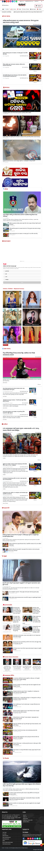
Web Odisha (40, 850)
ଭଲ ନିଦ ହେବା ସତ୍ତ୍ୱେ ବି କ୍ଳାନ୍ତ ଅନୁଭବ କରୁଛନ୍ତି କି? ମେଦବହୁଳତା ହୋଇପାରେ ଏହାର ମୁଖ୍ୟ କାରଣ (21, 584)
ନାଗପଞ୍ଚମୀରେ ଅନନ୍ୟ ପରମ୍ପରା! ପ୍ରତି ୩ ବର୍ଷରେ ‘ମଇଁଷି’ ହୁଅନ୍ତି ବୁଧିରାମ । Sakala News (7, 668)
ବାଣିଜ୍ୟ (39, 9)
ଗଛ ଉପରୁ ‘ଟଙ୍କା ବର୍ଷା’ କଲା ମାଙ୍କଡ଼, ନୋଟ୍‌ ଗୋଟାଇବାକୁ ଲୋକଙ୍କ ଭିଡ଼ (25, 730)
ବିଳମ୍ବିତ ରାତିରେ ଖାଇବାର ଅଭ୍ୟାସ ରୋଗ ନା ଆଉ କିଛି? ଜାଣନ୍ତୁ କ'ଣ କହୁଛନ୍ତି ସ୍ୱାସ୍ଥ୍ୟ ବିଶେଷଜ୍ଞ (25, 597)
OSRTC (4, 840)
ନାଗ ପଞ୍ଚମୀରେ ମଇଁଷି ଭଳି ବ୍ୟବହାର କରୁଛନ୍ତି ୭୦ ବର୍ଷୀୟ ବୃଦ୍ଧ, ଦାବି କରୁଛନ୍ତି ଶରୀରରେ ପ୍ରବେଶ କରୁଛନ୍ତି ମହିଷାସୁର (26, 679)
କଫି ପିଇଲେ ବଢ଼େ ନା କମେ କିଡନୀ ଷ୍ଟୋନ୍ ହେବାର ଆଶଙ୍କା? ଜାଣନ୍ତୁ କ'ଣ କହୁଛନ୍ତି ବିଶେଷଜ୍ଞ (27, 649)
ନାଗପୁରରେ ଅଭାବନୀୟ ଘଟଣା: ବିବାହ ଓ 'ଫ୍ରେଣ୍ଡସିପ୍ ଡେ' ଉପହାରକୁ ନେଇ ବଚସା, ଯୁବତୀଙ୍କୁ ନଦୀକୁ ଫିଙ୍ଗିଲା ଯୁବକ (26, 692)
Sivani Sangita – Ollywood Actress (12, 324)
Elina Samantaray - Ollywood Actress (31, 342)
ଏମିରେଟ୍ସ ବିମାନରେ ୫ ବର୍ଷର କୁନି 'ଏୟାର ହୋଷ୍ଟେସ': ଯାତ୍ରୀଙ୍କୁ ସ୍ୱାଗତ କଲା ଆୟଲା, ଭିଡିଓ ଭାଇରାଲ (25, 718)
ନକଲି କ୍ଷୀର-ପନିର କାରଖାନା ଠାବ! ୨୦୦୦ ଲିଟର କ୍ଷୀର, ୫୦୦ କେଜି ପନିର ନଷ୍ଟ (17, 667)
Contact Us (37, 1)
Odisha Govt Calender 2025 (27, 820)
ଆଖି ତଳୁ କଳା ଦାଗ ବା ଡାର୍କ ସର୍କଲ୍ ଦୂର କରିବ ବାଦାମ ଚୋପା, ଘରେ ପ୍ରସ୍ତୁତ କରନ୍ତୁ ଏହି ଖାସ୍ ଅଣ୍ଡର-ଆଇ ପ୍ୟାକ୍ (27, 642)
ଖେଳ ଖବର (5, 382)
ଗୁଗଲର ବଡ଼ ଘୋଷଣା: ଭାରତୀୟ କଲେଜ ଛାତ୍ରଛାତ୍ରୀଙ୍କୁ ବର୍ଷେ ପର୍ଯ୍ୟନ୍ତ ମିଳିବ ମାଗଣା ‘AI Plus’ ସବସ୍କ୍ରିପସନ (15, 464)
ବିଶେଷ (19, 9)
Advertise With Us (29, 1)
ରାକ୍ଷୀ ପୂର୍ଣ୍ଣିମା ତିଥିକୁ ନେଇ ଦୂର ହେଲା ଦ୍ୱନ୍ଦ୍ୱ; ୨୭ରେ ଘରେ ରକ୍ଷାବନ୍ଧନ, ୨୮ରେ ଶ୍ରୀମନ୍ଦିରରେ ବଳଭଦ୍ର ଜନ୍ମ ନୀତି (15, 75)
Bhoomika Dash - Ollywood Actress (32, 324)
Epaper (39, 5)
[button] (5, 252)
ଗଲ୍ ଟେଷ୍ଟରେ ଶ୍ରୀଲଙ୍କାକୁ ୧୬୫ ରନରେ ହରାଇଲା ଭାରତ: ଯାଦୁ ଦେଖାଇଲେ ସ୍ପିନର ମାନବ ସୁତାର (13, 389)
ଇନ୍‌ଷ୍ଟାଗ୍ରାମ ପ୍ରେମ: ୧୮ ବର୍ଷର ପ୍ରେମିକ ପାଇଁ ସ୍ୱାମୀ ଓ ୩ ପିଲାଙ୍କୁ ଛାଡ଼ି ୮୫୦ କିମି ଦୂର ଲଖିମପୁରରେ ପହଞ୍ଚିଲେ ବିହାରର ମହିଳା (27, 698)
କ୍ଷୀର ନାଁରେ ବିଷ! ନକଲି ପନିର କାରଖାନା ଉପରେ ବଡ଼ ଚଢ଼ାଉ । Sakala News (36, 667)
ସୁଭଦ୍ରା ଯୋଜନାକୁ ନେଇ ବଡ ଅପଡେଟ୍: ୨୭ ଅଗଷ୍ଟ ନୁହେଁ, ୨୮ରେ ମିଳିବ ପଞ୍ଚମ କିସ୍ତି (23, 233)
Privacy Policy (25, 818)
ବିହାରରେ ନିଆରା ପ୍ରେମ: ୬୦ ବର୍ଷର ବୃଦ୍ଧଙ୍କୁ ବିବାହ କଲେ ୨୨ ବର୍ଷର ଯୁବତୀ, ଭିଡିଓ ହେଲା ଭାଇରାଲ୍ (27, 744)
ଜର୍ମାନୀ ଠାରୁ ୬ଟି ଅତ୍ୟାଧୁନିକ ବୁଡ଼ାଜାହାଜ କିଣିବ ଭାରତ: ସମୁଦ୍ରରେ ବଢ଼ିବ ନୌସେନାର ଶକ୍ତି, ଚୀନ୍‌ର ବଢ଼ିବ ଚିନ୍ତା (22, 785)
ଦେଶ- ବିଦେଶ (26, 9)
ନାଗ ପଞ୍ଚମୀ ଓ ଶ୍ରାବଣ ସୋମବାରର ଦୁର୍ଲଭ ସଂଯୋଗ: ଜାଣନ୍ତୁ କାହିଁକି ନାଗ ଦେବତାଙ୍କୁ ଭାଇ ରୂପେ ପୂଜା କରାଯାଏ (24, 793)
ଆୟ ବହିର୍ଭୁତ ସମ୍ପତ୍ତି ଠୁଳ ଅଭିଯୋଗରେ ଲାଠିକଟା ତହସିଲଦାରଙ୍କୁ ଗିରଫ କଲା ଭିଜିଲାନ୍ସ (20, 215)
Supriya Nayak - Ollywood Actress (12, 342)
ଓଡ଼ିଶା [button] (7, 9)
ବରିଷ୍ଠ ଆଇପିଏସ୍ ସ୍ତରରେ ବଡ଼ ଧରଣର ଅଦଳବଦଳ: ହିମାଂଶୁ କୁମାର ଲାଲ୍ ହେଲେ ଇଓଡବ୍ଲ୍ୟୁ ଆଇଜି (24, 229)
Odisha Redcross (5, 835)
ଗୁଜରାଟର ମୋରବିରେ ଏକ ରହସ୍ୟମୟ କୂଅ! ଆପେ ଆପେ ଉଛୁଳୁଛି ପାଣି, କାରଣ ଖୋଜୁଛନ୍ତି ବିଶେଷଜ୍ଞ (26, 685)
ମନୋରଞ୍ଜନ (33, 9)
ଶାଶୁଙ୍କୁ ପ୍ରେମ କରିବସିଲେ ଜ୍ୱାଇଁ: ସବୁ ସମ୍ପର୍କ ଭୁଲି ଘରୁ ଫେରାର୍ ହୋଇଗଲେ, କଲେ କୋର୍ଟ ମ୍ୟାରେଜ (27, 724)
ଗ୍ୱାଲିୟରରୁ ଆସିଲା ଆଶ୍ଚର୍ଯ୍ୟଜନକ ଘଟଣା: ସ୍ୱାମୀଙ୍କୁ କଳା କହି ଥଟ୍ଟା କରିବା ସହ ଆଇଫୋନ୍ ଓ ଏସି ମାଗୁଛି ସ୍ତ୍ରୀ (26, 737)
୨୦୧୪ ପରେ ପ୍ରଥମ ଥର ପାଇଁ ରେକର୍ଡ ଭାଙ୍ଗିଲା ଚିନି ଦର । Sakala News (27, 667)
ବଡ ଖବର (14, 9)
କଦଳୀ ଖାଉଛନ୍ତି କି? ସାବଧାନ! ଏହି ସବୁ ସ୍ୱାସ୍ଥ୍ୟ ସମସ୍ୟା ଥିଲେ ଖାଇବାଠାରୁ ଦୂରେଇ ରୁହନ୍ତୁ (24, 591)
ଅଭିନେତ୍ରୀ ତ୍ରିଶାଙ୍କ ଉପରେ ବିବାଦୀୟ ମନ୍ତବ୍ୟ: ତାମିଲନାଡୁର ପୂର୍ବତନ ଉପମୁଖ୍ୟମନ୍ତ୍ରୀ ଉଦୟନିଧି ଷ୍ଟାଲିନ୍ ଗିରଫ (21, 535)
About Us (22, 1)
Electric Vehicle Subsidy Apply (8, 842)
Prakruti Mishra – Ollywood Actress (32, 306)
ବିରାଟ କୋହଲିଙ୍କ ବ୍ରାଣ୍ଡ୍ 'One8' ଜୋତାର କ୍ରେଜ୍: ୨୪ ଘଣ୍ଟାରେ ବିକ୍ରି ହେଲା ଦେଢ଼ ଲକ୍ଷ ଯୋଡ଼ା (26, 705)
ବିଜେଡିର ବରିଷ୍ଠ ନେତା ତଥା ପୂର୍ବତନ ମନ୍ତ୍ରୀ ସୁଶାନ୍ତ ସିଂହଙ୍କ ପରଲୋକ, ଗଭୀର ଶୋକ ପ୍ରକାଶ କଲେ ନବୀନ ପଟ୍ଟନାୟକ (24, 550)
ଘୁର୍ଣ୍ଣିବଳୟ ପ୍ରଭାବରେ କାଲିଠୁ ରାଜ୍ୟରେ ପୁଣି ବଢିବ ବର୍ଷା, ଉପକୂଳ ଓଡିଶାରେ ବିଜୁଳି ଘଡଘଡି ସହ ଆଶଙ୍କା (25, 224)
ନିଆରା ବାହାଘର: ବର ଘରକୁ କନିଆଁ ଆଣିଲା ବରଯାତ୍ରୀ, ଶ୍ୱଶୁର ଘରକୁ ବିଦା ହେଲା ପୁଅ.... (26, 750)
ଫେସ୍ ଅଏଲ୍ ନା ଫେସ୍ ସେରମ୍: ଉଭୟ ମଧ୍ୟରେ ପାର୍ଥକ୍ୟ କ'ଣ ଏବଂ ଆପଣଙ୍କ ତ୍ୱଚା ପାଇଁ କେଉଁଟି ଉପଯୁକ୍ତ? (26, 636)
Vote (22, 282)
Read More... (5, 345)
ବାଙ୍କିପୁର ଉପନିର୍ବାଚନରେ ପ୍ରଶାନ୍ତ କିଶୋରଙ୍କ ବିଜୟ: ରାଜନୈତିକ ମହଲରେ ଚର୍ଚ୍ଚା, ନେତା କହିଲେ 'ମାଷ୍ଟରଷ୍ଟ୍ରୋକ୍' (25, 544)
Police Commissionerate (7, 837)
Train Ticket (4, 832)
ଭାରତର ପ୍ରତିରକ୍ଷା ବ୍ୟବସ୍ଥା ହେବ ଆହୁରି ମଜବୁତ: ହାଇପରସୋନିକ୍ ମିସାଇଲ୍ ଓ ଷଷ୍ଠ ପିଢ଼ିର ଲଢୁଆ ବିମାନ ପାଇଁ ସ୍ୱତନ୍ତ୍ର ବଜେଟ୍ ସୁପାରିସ (24, 798)
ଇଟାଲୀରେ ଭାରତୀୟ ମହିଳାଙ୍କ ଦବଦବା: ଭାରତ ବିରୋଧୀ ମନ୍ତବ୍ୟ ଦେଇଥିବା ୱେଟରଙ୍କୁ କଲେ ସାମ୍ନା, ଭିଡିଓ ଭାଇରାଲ (26, 711)
